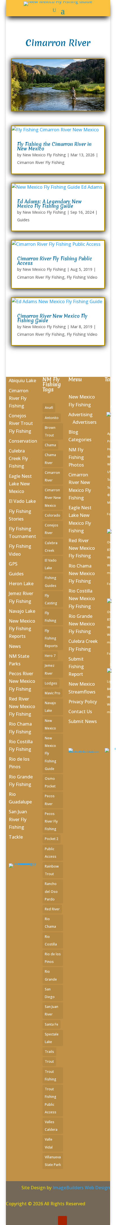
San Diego (50, 993)
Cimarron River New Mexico (53, 498)
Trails (49, 1051)
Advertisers (85, 422)
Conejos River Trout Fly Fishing (21, 423)
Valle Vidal (49, 1143)
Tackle (16, 837)
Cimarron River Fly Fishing (40, 162)
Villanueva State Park (53, 1161)
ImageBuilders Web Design (81, 1188)
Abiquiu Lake (22, 380)
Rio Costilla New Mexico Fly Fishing (81, 598)
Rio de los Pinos (53, 958)
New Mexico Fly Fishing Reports (22, 628)
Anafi (49, 407)
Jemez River (49, 669)
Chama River (50, 458)
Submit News (82, 721)
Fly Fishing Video (82, 277)
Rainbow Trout (52, 870)
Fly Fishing (50, 617)
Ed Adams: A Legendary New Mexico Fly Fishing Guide (49, 203)
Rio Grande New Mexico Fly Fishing (81, 623)
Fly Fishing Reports (51, 638)
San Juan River (51, 1010)
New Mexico (50, 724)
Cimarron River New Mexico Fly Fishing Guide (52, 318)
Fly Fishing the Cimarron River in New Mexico (54, 146)
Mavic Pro (52, 693)
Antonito (52, 417)
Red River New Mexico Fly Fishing (22, 706)
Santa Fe (51, 1024)
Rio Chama (50, 923)
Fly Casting (51, 599)
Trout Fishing (50, 1075)
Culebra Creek (51, 547)
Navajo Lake (22, 611)
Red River (52, 909)
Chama (50, 445)
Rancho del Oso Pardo (51, 891)
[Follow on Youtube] (62, 1220)
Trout (49, 1061)
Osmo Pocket (50, 782)
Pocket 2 (51, 838)
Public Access (50, 852)
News (15, 646)
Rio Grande (51, 975)
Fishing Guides (50, 581)
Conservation (23, 441)
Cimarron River (52, 476)
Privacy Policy (82, 702)
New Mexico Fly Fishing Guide (50, 753)
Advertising (80, 414)
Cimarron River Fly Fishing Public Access (54, 260)
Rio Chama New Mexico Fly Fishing (81, 573)
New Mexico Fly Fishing (44, 154)
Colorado (52, 515)
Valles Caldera (51, 1126)
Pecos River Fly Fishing (51, 821)
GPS (13, 564)
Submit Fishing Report (76, 666)
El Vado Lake (22, 501)
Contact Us (80, 711)
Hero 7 (50, 655)
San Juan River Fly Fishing (18, 819)
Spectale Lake (52, 1038)
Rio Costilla (51, 940)
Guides (23, 219)
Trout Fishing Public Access (50, 1100)
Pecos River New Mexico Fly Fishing (22, 681)
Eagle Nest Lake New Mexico (20, 483)
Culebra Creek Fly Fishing (18, 458)
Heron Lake (21, 583)
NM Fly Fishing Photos (76, 457)
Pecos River (50, 800)
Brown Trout (50, 431)
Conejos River (51, 529)
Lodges (51, 683)
